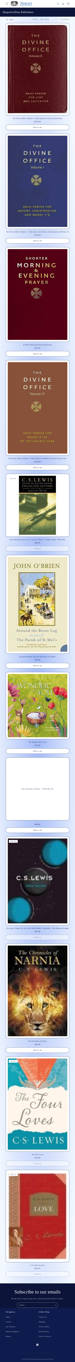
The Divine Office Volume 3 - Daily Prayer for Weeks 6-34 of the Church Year (37, 458)
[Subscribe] (55, 1305)
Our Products (10, 1327)
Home (8, 1317)
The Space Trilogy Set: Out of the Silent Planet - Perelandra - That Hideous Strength (37, 928)
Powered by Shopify (48, 1359)
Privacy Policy (44, 1327)
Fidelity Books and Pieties (34, 1359)
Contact (8, 1322)
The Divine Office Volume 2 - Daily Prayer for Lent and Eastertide (37, 118)
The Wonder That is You (37, 742)
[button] (6, 3)
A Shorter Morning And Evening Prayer (37, 345)
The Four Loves (37, 1154)
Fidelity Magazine (12, 1331)
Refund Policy (44, 1331)
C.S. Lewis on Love (37, 1265)
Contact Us (43, 1317)
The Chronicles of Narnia (37, 1041)
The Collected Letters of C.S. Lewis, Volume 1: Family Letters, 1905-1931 (37, 540)
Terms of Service (45, 1336)
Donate (8, 1336)
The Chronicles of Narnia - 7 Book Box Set (38, 789)
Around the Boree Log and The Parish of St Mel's (37, 657)
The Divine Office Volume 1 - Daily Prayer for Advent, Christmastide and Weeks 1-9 (37, 232)
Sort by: (35, 19)
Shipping (42, 1322)
